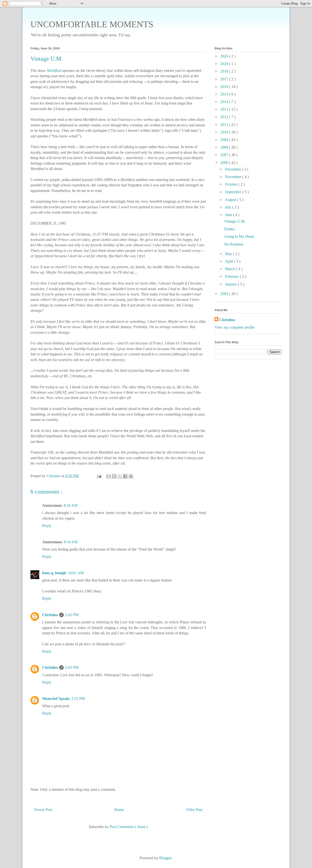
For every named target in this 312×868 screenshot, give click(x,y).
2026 (224, 56)
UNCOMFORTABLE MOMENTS (91, 24)
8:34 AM (71, 505)
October (231, 184)
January (231, 284)
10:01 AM (76, 573)
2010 (224, 132)
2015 (224, 94)
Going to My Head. (239, 236)
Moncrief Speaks (56, 698)
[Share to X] (119, 476)
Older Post (194, 810)
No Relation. (234, 244)
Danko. (230, 229)
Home (119, 810)
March (230, 269)
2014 (224, 102)
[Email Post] (98, 476)
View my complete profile (234, 327)
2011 (224, 125)
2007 (224, 155)
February (232, 276)
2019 (224, 71)
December (233, 169)
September (233, 192)
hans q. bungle (54, 573)
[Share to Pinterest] (130, 476)
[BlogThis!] (114, 476)
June (229, 215)
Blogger (165, 858)
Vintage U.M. (234, 221)
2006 (224, 163)
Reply (46, 526)
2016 (224, 87)
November (233, 177)
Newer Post (43, 810)
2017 (224, 79)
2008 (224, 147)
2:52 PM (78, 698)
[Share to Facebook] (125, 476)
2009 (224, 140)
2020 (224, 64)
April (229, 261)
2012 (224, 117)
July (228, 207)
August (231, 200)
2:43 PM (71, 615)
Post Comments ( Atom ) (129, 827)
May (229, 254)
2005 (224, 294)
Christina (50, 615)
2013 (224, 109)
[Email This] (108, 476)
